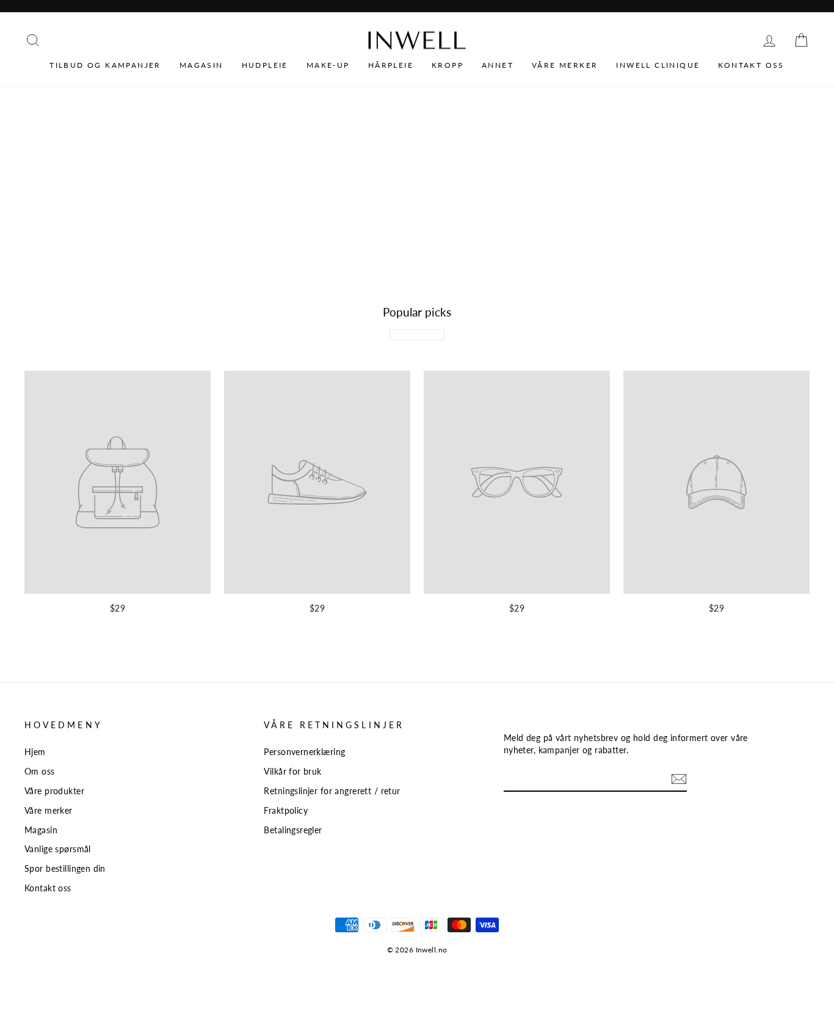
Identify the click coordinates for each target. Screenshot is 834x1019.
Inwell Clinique (658, 65)
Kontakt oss (751, 65)
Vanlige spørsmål (57, 849)
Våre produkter (54, 791)
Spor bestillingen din (65, 868)
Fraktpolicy (286, 810)
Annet (497, 65)
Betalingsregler (293, 830)
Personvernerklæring (304, 752)
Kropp (447, 65)
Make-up (328, 65)
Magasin (201, 65)
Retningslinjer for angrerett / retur (332, 791)
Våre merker (565, 65)
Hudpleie (265, 65)
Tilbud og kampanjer (105, 65)
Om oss (39, 771)
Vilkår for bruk (292, 771)
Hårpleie (390, 65)
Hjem (35, 752)
